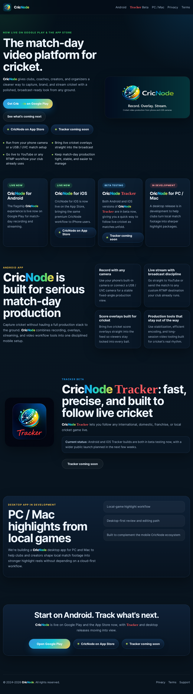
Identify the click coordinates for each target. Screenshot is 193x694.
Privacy (173, 7)
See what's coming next (24, 116)
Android (121, 7)
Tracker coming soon (74, 129)
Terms (186, 7)
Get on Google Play (28, 103)
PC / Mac (158, 7)
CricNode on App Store (27, 129)
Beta (139, 7)
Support (184, 682)
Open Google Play (49, 644)
